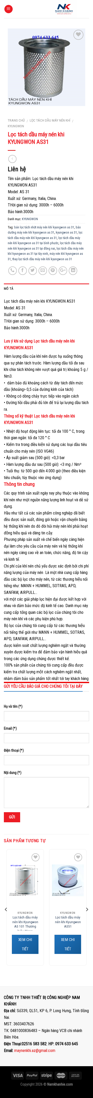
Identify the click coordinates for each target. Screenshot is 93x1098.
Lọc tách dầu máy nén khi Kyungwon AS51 (68, 921)
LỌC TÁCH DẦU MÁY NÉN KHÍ (50, 120)
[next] (86, 909)
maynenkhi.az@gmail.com (34, 1050)
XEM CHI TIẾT (25, 944)
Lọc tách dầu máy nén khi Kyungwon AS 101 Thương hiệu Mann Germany (25, 926)
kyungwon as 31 (66, 232)
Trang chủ (16, 120)
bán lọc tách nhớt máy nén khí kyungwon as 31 (44, 227)
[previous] (6, 909)
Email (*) (10, 728)
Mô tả (8, 288)
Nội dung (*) (12, 773)
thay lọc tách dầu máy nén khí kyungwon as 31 (42, 259)
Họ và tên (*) (13, 706)
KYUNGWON (16, 126)
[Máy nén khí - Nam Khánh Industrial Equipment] (64, 9)
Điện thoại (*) (14, 750)
